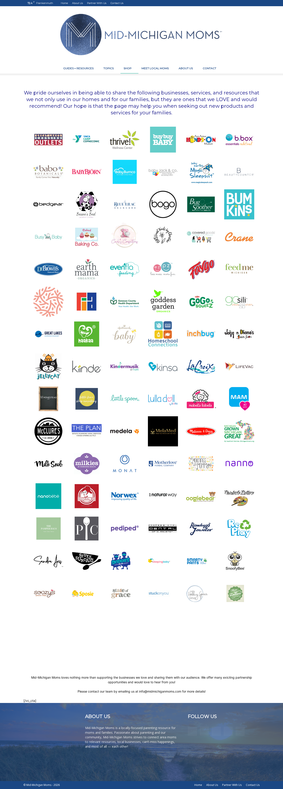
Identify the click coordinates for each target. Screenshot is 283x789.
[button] (254, 69)
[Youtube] (256, 3)
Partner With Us (96, 3)
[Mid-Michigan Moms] (141, 34)
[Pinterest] (241, 3)
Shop (128, 68)
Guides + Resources (78, 68)
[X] (249, 3)
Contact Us (117, 3)
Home (64, 3)
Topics (108, 68)
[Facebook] (227, 3)
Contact (209, 68)
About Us (77, 3)
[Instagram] (234, 3)
